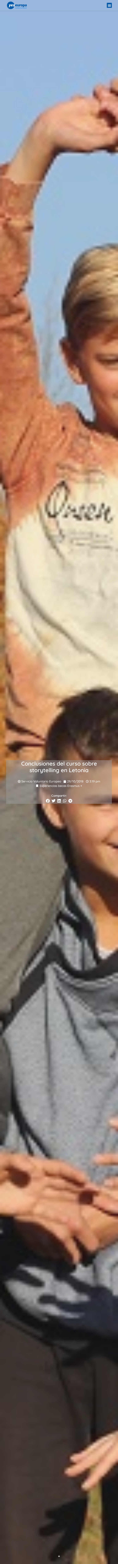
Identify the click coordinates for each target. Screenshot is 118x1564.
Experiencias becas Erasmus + (61, 786)
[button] (109, 5)
